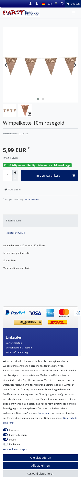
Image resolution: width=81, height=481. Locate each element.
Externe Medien (18, 435)
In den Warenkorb (48, 175)
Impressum (44, 413)
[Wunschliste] (62, 4)
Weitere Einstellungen (15, 449)
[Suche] (56, 4)
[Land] (43, 4)
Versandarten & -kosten (19, 347)
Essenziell (14, 430)
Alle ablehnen (40, 465)
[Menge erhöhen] (15, 172)
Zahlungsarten (14, 343)
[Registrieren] (37, 4)
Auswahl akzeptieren (40, 473)
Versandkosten (31, 199)
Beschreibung (13, 220)
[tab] (40, 221)
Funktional (14, 444)
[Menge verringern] (15, 178)
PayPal (13, 439)
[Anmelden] (31, 4)
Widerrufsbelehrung (17, 352)
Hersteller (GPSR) (15, 232)
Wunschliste (14, 189)
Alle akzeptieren (40, 457)
